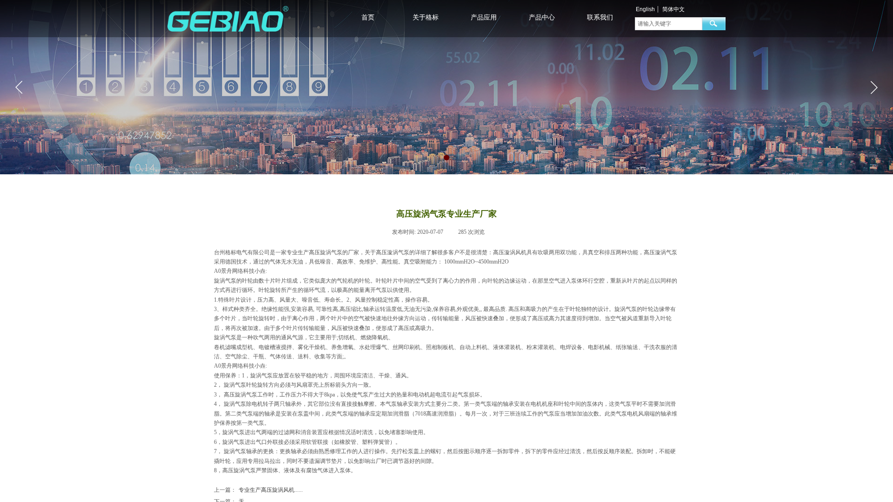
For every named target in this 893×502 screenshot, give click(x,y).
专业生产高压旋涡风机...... (258, 490)
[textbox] (668, 23)
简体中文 (673, 9)
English (645, 9)
